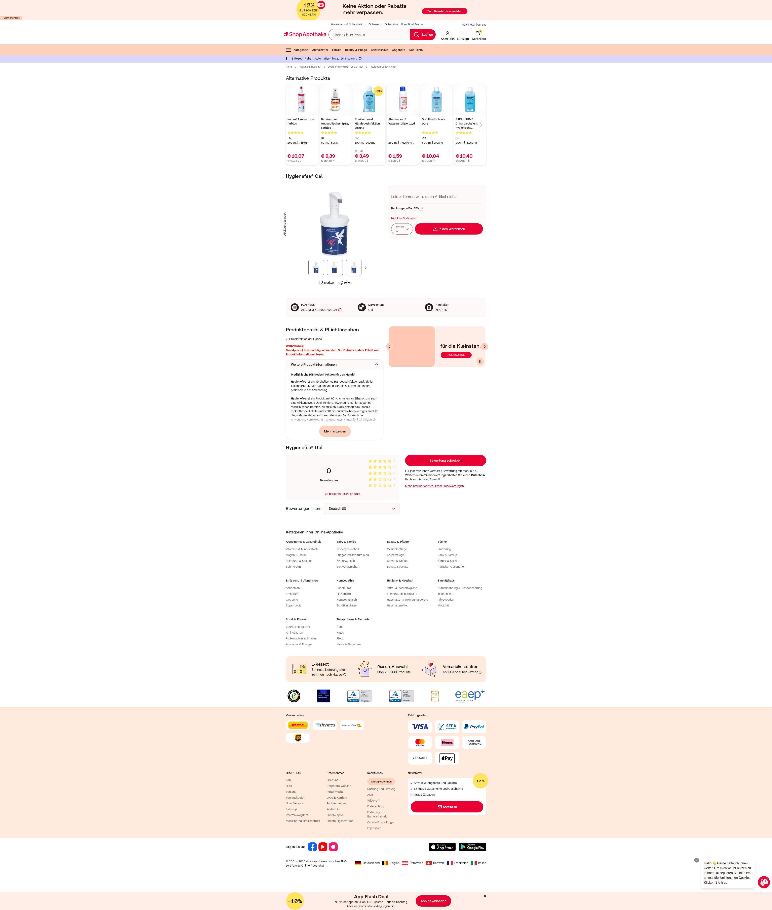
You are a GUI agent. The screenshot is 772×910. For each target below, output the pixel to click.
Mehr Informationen (386, 496)
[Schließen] (444, 395)
